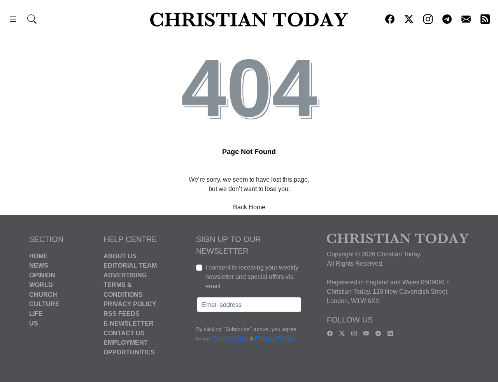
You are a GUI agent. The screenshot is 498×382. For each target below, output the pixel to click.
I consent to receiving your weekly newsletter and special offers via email (251, 276)
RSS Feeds (121, 313)
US (33, 323)
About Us (120, 255)
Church (43, 294)
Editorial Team (130, 265)
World (41, 285)
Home (38, 255)
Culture (44, 304)
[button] (13, 20)
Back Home (249, 207)
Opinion (42, 275)
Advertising (125, 275)
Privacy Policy (129, 304)
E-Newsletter (128, 323)
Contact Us (124, 332)
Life (36, 313)
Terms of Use (230, 338)
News (38, 265)
